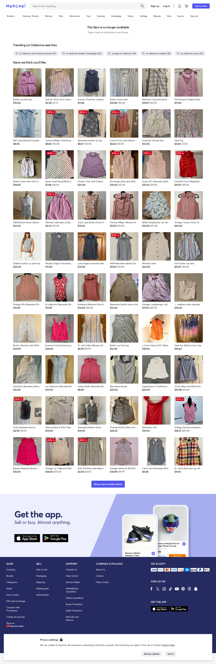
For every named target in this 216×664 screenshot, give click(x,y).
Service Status (73, 582)
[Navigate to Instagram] (164, 589)
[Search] (142, 6)
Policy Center (102, 582)
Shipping (40, 582)
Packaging (41, 575)
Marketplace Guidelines (72, 590)
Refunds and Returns (72, 618)
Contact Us (71, 569)
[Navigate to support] (154, 570)
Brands (9, 575)
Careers (100, 575)
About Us (100, 569)
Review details (151, 653)
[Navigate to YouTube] (177, 589)
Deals (9, 588)
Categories (11, 582)
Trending (10, 569)
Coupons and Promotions (13, 609)
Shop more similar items (108, 484)
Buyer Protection (74, 604)
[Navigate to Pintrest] (183, 589)
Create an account (15, 616)
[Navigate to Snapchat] (196, 589)
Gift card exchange (15, 601)
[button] (179, 6)
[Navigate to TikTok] (170, 589)
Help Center (72, 575)
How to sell (41, 569)
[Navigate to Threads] (189, 589)
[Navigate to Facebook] (151, 589)
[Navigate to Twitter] (158, 589)
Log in (166, 6)
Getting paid (42, 588)
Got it (170, 653)
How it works (12, 594)
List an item (201, 5)
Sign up (155, 6)
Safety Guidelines (74, 597)
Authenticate (42, 594)
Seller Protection (74, 610)
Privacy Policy (168, 645)
